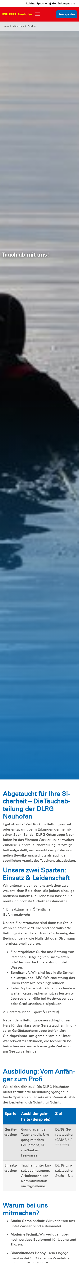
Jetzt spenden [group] (66, 14)
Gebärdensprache (63, 3)
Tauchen (32, 26)
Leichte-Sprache (36, 3)
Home (6, 26)
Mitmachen (18, 26)
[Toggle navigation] (38, 14)
